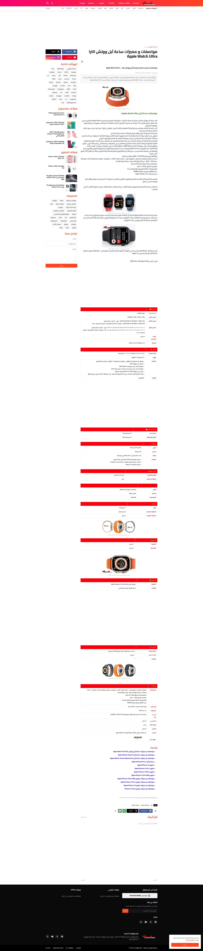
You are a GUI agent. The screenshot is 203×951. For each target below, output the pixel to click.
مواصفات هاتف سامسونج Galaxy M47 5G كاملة (55, 142)
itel (63, 102)
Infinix (65, 75)
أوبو (122, 8)
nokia (53, 75)
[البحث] (48, 3)
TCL (61, 92)
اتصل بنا (48, 947)
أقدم (83, 880)
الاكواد (74, 214)
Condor (62, 85)
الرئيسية (136, 3)
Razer (51, 95)
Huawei (73, 72)
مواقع (66, 224)
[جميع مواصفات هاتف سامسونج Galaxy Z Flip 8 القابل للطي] (71, 134)
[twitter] (151, 922)
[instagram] (141, 922)
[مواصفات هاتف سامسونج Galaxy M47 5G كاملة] (71, 144)
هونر (105, 8)
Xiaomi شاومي (71, 68)
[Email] (120, 811)
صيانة (61, 227)
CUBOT (54, 99)
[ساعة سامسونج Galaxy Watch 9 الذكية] (71, 115)
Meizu (51, 82)
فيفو (117, 8)
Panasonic (51, 89)
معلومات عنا (69, 947)
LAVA (66, 92)
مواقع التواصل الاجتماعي (61, 214)
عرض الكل (83, 817)
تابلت (51, 204)
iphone (58, 82)
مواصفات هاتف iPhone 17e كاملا (56, 157)
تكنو (63, 8)
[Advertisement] (101, 28)
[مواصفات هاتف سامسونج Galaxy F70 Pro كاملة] (71, 125)
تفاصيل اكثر (190, 940)
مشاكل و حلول (71, 204)
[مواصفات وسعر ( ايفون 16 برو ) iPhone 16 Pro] (71, 188)
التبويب (101, 3)
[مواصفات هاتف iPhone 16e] (71, 168)
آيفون (134, 8)
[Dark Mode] (52, 3)
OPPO (66, 72)
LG (48, 75)
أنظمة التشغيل (71, 210)
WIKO (68, 89)
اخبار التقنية (73, 217)
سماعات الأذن (57, 224)
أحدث (154, 880)
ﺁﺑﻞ (145, 47)
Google (55, 85)
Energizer (61, 89)
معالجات (73, 224)
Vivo (52, 68)
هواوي (111, 8)
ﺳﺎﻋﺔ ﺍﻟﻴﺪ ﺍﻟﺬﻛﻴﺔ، (145, 805)
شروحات (82, 3)
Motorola (73, 75)
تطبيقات (91, 3)
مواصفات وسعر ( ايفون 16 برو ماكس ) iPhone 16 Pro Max (55, 177)
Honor (60, 72)
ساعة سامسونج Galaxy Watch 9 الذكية (56, 114)
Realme (52, 72)
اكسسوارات (54, 220)
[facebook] (155, 922)
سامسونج (140, 8)
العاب (60, 217)
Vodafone (73, 99)
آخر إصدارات (63, 220)
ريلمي (76, 8)
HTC (69, 85)
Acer (60, 99)
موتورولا (93, 8)
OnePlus (69, 8)
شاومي (128, 8)
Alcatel (66, 82)
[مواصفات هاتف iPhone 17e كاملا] (71, 159)
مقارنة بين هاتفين (58, 210)
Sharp (74, 95)
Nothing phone (71, 102)
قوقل (86, 8)
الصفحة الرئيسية (152, 47)
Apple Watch (135, 805)
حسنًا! (185, 944)
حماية (67, 227)
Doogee (58, 95)
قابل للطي (73, 220)
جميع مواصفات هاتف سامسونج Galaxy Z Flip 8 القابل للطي (55, 134)
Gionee (73, 92)
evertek (66, 95)
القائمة (111, 3)
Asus (60, 79)
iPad (74, 89)
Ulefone (54, 92)
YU (66, 99)
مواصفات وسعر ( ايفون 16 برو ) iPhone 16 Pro (55, 186)
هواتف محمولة (124, 3)
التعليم (74, 227)
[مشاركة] (82, 61)
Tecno (74, 79)
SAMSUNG (60, 68)
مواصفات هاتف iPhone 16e (56, 167)
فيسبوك (53, 217)
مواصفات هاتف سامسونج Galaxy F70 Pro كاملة (55, 123)
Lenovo (66, 79)
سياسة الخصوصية (58, 947)
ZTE (81, 8)
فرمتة (61, 200)
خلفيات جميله (60, 204)
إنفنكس (100, 8)
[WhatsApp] (124, 811)
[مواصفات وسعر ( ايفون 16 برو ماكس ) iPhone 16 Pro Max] (71, 178)
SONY (54, 79)
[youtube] (146, 922)
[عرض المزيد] (115, 811)
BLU (74, 85)
